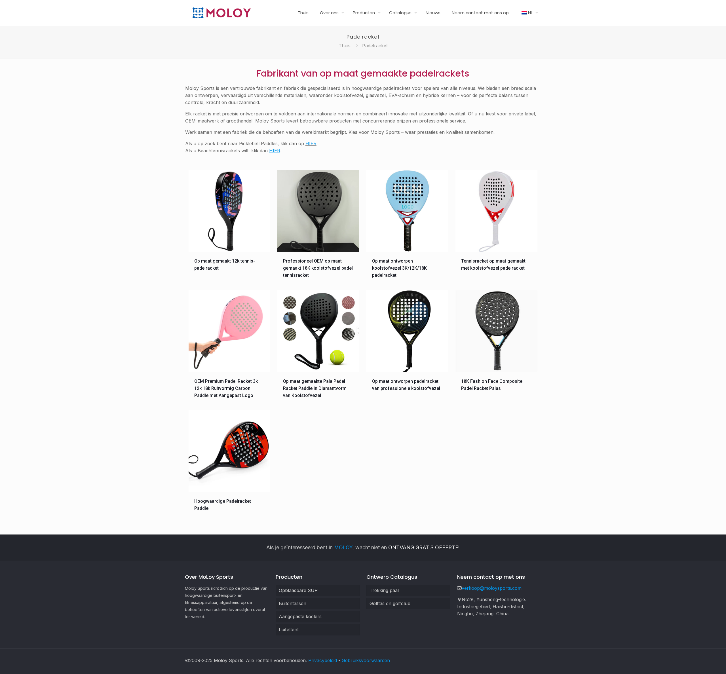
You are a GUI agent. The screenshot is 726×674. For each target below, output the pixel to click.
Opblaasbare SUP (298, 590)
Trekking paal (384, 590)
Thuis (345, 45)
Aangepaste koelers (300, 616)
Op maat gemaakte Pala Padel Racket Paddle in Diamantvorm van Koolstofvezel (315, 388)
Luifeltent (289, 629)
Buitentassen (292, 603)
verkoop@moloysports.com (492, 588)
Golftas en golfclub (390, 603)
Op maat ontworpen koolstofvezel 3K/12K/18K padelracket (399, 268)
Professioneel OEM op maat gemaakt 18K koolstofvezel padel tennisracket (318, 268)
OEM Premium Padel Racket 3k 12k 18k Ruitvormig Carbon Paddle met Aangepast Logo (226, 388)
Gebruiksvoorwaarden (366, 660)
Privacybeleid (322, 660)
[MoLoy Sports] (221, 13)
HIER (310, 143)
